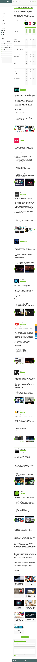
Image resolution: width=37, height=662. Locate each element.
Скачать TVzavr (22, 493)
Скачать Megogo (22, 89)
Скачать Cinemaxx (23, 281)
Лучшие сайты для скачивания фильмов (18, 584)
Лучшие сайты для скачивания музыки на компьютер (18, 595)
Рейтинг (15, 9)
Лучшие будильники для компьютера (30, 608)
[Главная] (6, 1)
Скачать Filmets (22, 412)
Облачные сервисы (5, 21)
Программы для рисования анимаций (19, 620)
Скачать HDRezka (22, 194)
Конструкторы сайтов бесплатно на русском (30, 596)
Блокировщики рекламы (6, 14)
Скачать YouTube (22, 324)
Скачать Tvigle (22, 372)
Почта (3, 20)
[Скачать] (26, 27)
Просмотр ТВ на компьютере (18, 608)
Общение (3, 17)
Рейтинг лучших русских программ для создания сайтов (19, 631)
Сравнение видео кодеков (30, 620)
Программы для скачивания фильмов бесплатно (30, 584)
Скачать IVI (22, 140)
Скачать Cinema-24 (23, 450)
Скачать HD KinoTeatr (23, 241)
